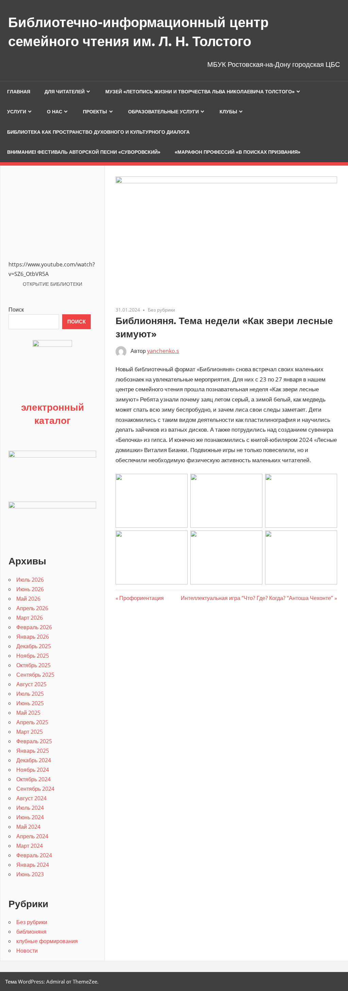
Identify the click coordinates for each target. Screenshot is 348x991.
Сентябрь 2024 (35, 788)
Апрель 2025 (32, 722)
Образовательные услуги (163, 112)
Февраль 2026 (34, 627)
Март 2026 (29, 617)
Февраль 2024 (34, 855)
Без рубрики (161, 309)
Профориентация (141, 598)
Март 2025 (29, 731)
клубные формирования (47, 941)
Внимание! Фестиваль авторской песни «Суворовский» (83, 152)
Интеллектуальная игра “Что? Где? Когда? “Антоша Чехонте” (257, 598)
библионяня (31, 931)
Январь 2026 (32, 636)
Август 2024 (31, 798)
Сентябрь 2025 (35, 674)
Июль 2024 (30, 807)
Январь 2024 (32, 864)
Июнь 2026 (30, 589)
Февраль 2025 (34, 741)
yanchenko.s (163, 351)
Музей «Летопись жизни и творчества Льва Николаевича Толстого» (200, 92)
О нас (54, 112)
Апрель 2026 (32, 608)
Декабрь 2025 (33, 646)
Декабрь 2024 (33, 760)
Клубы (228, 112)
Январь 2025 (32, 750)
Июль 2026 (30, 579)
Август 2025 (31, 684)
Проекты (95, 112)
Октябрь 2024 (33, 779)
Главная (18, 92)
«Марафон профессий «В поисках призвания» (237, 152)
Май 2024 (28, 826)
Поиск (16, 309)
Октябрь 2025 (33, 665)
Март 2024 (29, 845)
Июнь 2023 (30, 874)
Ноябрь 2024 (32, 769)
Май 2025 (28, 712)
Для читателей (65, 92)
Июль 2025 (30, 693)
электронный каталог (52, 413)
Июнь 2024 (30, 817)
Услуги (16, 112)
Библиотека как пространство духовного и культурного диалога (98, 132)
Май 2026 (28, 598)
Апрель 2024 (32, 836)
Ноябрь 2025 (32, 655)
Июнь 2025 (30, 703)
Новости (27, 950)
